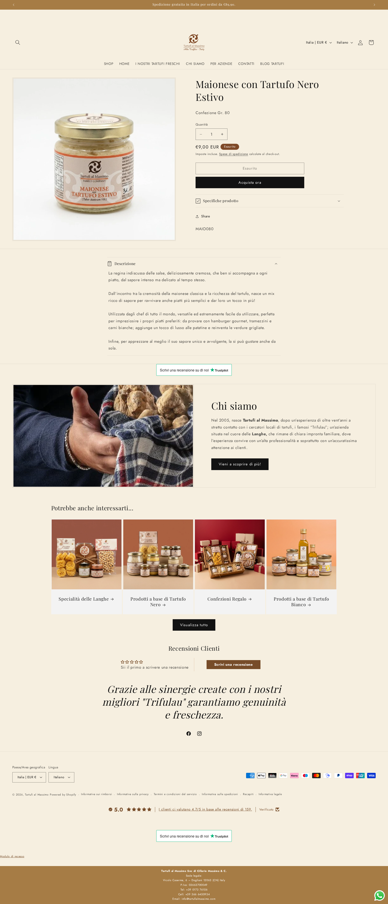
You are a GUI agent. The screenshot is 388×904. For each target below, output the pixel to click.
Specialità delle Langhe (84, 599)
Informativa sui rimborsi (96, 794)
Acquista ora (249, 182)
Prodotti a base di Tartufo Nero (158, 602)
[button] (17, 42)
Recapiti (248, 794)
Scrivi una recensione (233, 664)
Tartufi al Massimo (37, 795)
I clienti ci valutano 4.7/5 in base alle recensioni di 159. (205, 809)
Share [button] (205, 216)
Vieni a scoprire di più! (240, 464)
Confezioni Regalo (227, 599)
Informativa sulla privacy (133, 794)
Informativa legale (270, 794)
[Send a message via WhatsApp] (379, 895)
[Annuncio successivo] (374, 4)
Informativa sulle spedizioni (220, 794)
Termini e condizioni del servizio (175, 794)
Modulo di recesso (12, 856)
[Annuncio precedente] (14, 4)
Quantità (202, 124)
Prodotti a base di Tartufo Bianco (301, 602)
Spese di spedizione (233, 154)
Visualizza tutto (194, 625)
